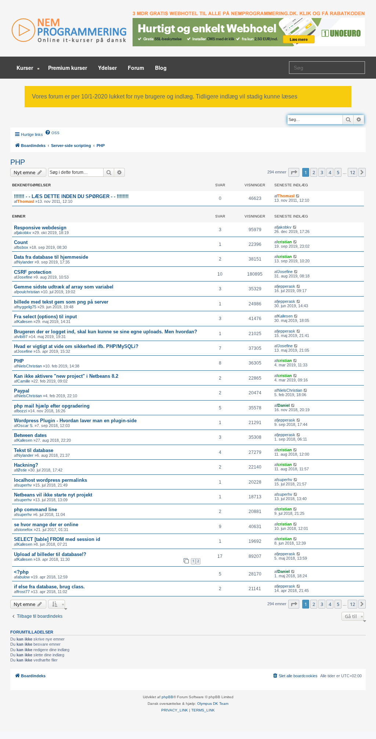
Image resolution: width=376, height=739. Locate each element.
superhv (24, 485)
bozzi (22, 411)
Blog (161, 67)
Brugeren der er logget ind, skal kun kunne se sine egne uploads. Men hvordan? (105, 331)
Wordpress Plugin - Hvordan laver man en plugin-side (75, 420)
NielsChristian (29, 366)
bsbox (22, 247)
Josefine (24, 277)
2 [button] (313, 172)
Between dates (30, 435)
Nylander (25, 262)
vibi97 (22, 336)
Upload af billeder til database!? (50, 554)
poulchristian (28, 292)
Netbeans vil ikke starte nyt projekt (53, 495)
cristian (285, 242)
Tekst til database (33, 450)
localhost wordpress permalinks (50, 480)
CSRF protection (32, 272)
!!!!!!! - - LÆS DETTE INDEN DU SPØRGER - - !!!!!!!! (71, 196)
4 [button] (330, 172)
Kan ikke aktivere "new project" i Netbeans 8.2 (66, 376)
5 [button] (338, 172)
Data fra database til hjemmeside (51, 257)
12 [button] (352, 172)
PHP (17, 162)
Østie (22, 470)
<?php (21, 572)
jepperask (286, 286)
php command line (35, 509)
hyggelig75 (26, 307)
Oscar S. (25, 425)
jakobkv (24, 232)
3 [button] (322, 172)
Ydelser (107, 67)
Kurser (26, 67)
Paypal (21, 391)
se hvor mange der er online (46, 524)
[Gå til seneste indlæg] (298, 196)
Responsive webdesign (40, 227)
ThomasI (25, 201)
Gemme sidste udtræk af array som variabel (63, 287)
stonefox (25, 529)
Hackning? (26, 465)
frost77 (23, 591)
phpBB (167, 697)
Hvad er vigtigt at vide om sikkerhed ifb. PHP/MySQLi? (76, 346)
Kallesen (24, 321)
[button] (293, 172)
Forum (136, 67)
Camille (23, 381)
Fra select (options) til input (45, 316)
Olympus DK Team (212, 704)
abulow (23, 577)
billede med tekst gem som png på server (61, 302)
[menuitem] (52, 132)
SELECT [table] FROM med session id (57, 539)
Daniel (284, 405)
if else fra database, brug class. (49, 586)
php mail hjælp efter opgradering (52, 406)
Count (21, 242)
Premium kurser (67, 67)
